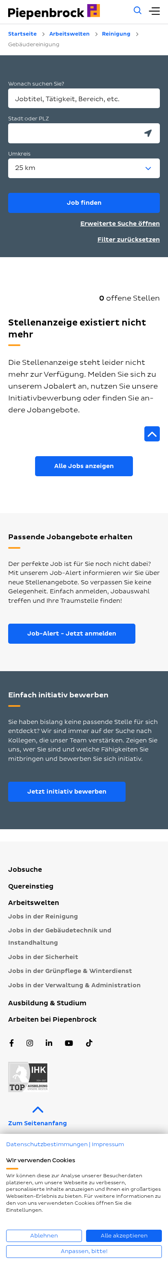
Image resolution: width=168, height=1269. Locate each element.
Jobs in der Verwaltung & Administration (74, 985)
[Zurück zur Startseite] (66, 12)
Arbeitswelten (33, 903)
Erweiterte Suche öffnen (120, 224)
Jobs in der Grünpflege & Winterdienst (70, 971)
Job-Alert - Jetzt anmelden (71, 634)
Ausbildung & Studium (47, 1003)
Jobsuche (25, 870)
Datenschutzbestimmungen (47, 1144)
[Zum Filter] (152, 434)
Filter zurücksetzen (128, 240)
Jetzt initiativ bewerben (66, 792)
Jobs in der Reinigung (43, 917)
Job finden (84, 203)
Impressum (108, 1144)
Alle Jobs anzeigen (84, 466)
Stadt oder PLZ (28, 118)
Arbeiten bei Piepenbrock (52, 1020)
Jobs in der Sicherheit (43, 957)
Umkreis (19, 154)
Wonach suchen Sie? (36, 84)
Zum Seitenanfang (37, 1123)
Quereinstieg (30, 886)
